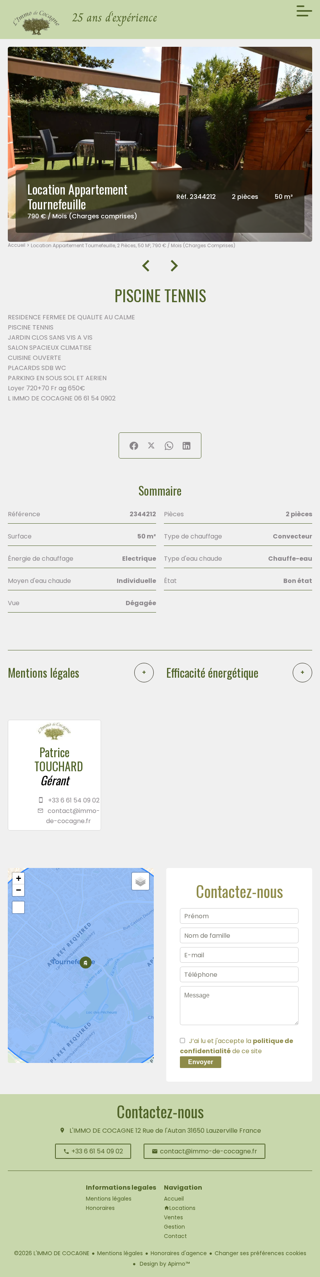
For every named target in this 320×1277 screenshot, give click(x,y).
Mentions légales (120, 1253)
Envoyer (200, 1062)
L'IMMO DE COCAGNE (101, 1130)
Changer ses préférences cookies (260, 1253)
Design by (164, 1264)
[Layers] (140, 881)
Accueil (16, 245)
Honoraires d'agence (179, 1253)
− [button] (18, 890)
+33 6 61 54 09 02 (74, 800)
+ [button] (18, 878)
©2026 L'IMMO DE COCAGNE (51, 1253)
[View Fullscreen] (18, 907)
